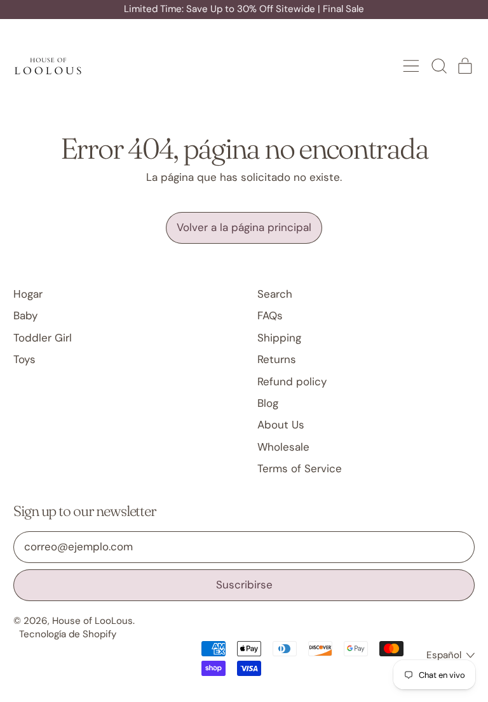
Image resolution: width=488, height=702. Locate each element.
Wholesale (283, 447)
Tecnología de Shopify (67, 634)
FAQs (270, 315)
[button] (438, 66)
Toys (24, 359)
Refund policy (292, 381)
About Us (280, 425)
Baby (25, 315)
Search (274, 294)
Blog (267, 403)
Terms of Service (299, 468)
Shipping (279, 338)
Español (443, 655)
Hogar (28, 294)
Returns (276, 359)
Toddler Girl (42, 338)
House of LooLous (92, 620)
